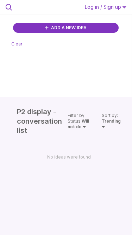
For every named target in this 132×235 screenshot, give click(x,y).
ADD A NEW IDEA (68, 27)
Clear (17, 44)
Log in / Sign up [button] (103, 7)
